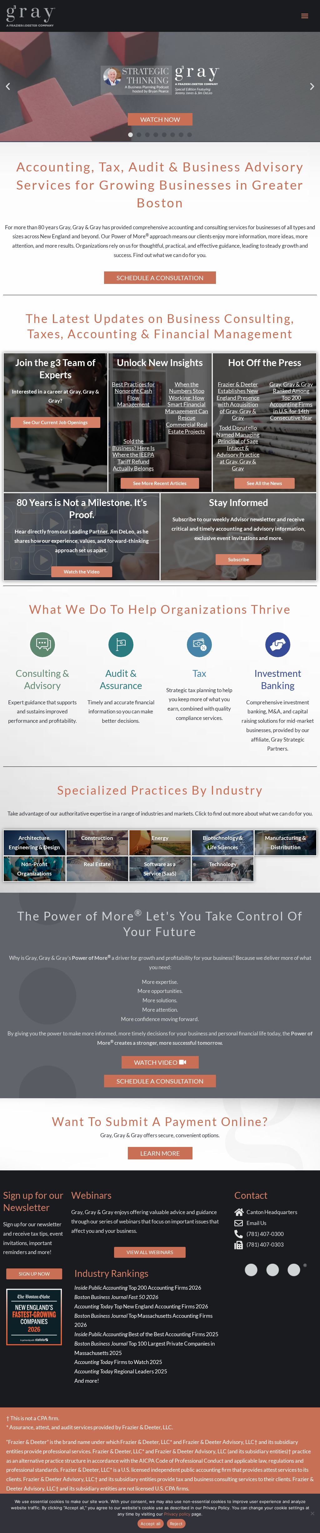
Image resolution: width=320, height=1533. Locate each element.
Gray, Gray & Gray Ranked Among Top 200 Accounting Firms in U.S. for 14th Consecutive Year (291, 401)
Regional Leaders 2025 (120, 1371)
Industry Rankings (111, 1273)
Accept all (151, 1523)
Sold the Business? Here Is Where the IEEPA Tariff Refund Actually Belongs (133, 454)
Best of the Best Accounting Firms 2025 (146, 1334)
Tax (199, 673)
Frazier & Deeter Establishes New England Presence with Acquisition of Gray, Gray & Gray (238, 401)
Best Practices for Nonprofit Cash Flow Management (133, 394)
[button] (7, 86)
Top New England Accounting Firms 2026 (141, 1306)
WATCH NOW (160, 119)
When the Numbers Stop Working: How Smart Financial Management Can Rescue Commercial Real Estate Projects (186, 408)
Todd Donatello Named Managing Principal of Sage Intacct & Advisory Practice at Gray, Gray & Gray (237, 448)
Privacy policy (177, 1513)
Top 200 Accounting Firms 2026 (137, 1287)
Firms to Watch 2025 (118, 1362)
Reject (176, 1523)
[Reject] (312, 1513)
